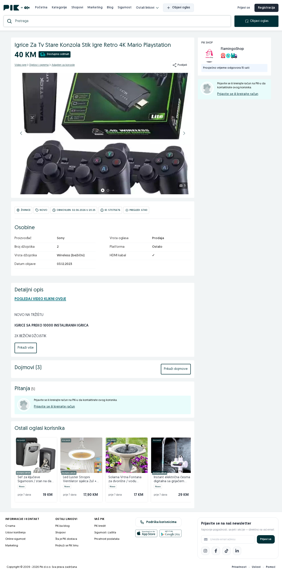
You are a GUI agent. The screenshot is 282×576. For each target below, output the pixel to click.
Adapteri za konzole (63, 65)
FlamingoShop (232, 49)
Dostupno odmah (58, 54)
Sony (61, 238)
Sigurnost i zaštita (105, 532)
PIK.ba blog (62, 526)
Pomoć (270, 567)
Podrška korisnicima (161, 522)
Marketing (94, 7)
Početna (41, 7)
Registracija (266, 7)
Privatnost (239, 567)
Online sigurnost (15, 539)
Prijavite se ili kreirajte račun (54, 406)
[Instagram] (205, 551)
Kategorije (59, 7)
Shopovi (77, 7)
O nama (10, 526)
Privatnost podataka (106, 539)
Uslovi (256, 567)
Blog (110, 7)
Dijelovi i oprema (39, 65)
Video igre (20, 65)
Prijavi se (243, 7)
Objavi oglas (181, 7)
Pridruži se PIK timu (66, 545)
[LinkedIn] (237, 551)
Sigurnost (125, 7)
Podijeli (182, 65)
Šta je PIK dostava (66, 539)
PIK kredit (100, 526)
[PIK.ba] (17, 8)
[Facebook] (216, 551)
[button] (21, 133)
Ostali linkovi (145, 7)
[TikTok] (226, 551)
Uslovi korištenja (15, 532)
